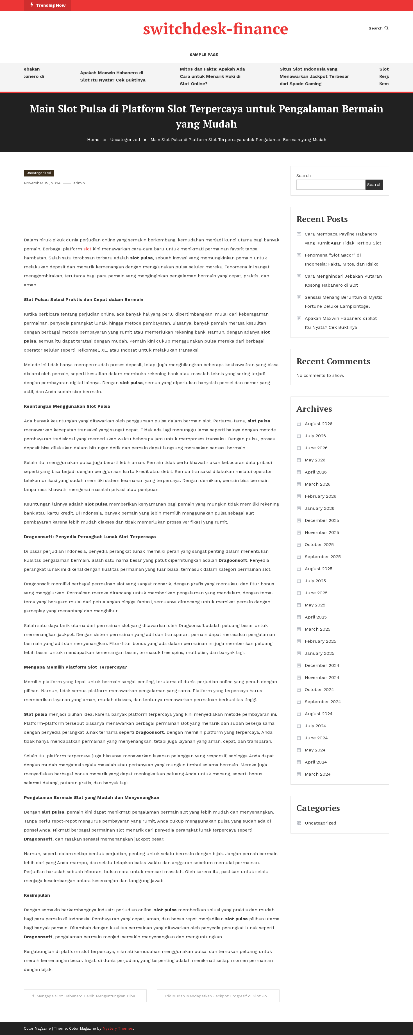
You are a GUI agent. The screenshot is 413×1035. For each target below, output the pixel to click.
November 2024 (322, 677)
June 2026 (316, 447)
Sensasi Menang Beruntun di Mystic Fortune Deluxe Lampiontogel (343, 302)
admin (79, 183)
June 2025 (316, 592)
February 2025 (320, 641)
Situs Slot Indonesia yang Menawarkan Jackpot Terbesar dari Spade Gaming (305, 76)
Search (376, 28)
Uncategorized (39, 173)
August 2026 (318, 423)
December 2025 (322, 520)
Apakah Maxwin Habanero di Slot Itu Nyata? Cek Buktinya (104, 76)
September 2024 (323, 701)
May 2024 (315, 750)
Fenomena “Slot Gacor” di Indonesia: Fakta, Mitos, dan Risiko (341, 259)
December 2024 (322, 665)
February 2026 (320, 496)
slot (87, 249)
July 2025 (315, 580)
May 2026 (315, 460)
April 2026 (316, 472)
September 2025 (323, 556)
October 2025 (319, 544)
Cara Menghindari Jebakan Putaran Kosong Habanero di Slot (343, 280)
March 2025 (317, 629)
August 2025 (318, 568)
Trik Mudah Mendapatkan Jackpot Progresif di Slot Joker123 (221, 996)
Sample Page (204, 54)
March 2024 (318, 774)
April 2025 (316, 617)
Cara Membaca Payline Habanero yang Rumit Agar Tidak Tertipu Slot (343, 238)
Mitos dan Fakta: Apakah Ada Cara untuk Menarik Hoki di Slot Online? (203, 76)
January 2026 (319, 508)
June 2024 (316, 737)
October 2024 (319, 689)
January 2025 (319, 653)
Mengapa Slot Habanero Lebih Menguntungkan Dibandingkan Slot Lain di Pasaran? (92, 996)
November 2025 (322, 532)
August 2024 (319, 713)
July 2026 (315, 435)
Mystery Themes (118, 1028)
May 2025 (315, 605)
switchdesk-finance (215, 28)
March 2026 (317, 484)
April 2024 (316, 762)
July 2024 (315, 725)
